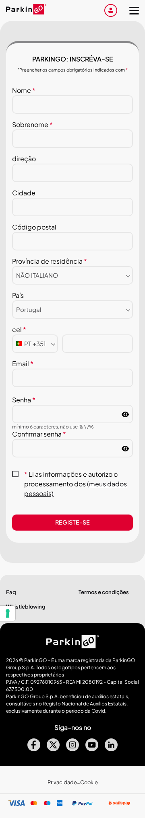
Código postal (34, 227)
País (18, 295)
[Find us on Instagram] (72, 748)
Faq (11, 592)
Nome (23, 90)
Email (22, 363)
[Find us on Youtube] (91, 748)
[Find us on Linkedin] (111, 748)
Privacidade (62, 782)
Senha (23, 400)
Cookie (89, 782)
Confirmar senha (39, 434)
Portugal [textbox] (28, 309)
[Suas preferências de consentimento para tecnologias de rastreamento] (7, 613)
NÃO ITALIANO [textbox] (37, 275)
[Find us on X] (53, 748)
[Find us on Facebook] (33, 748)
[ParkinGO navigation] (134, 10)
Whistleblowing (26, 606)
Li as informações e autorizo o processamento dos (75, 484)
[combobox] (72, 275)
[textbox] (31, 343)
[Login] (110, 10)
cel (19, 329)
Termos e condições (104, 592)
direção (24, 158)
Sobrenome (32, 124)
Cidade (23, 193)
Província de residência (49, 261)
